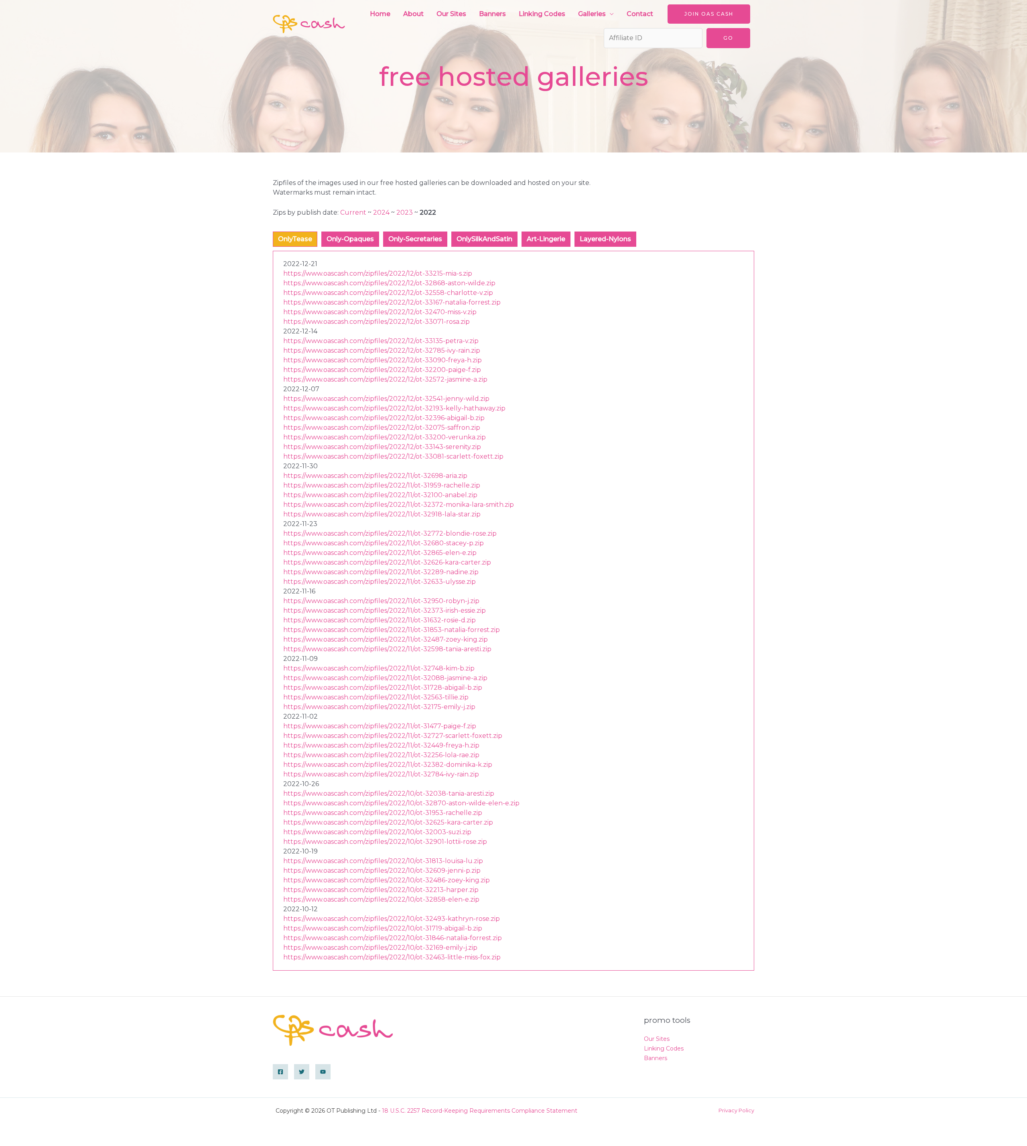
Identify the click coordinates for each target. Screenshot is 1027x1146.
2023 (404, 212)
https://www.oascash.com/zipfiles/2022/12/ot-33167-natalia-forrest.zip (392, 302)
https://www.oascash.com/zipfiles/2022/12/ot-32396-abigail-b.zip (384, 418)
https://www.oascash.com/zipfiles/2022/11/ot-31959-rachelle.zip (381, 485)
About (413, 14)
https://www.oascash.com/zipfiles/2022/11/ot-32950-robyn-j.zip (381, 601)
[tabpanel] (513, 610)
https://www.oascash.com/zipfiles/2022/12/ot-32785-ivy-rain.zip (381, 350)
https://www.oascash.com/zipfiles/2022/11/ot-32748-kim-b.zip (379, 668)
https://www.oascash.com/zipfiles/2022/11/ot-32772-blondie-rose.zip (390, 533)
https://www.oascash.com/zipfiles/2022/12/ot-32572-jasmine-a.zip (385, 379)
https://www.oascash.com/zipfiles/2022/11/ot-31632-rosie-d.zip (379, 620)
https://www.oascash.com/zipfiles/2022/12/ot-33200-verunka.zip (384, 437)
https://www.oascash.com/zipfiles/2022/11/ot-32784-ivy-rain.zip (381, 774)
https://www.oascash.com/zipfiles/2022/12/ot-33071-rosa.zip (376, 321)
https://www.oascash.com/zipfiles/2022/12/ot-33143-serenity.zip (382, 447)
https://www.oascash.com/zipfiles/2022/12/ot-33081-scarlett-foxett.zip (393, 456)
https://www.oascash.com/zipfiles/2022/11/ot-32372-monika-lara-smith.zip (398, 504)
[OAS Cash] (309, 23)
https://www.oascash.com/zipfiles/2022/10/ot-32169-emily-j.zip (380, 947)
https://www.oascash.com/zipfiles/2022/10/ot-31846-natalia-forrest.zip (392, 938)
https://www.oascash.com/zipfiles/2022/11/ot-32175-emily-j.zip (379, 707)
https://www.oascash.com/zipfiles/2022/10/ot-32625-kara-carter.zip (388, 822)
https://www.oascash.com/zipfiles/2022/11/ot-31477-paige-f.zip (379, 726)
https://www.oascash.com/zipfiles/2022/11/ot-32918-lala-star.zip (382, 514)
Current (353, 212)
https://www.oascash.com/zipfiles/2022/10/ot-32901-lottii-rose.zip (385, 841)
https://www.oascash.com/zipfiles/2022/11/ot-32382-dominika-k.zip (387, 764)
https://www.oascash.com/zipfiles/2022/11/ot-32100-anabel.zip (380, 495)
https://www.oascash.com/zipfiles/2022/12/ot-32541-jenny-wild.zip (386, 398)
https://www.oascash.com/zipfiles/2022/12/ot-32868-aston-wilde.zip (389, 283)
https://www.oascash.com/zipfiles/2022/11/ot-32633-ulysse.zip (379, 581)
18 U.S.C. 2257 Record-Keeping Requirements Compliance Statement (479, 1110)
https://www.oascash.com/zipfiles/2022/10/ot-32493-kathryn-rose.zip (391, 918)
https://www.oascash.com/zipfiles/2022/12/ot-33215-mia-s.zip (377, 273)
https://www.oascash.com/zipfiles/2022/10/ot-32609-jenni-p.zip (382, 870)
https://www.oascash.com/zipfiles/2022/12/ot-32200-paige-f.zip (382, 370)
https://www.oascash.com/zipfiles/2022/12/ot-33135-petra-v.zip (381, 341)
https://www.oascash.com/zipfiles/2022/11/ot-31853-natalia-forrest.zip (391, 630)
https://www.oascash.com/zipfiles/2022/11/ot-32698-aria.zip (375, 476)
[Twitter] (301, 1071)
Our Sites (451, 14)
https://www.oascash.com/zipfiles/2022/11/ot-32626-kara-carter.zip (387, 562)
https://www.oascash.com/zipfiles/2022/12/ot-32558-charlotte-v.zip (388, 293)
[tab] (295, 239)
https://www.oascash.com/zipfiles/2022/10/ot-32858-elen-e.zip (381, 899)
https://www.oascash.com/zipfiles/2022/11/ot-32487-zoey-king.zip (385, 639)
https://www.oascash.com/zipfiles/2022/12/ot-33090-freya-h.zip (382, 360)
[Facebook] (280, 1071)
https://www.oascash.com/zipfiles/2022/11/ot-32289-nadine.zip (381, 572)
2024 (381, 212)
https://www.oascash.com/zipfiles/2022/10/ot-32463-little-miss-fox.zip (392, 957)
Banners (492, 14)
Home (380, 14)
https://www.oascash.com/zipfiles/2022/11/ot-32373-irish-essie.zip (384, 610)
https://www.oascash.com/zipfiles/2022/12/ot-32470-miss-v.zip (380, 312)
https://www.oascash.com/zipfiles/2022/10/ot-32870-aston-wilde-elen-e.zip (401, 803)
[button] (709, 14)
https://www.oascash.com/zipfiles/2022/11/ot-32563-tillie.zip (376, 697)
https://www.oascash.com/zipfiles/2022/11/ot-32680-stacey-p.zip (383, 543)
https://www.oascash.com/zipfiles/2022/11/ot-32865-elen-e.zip (380, 553)
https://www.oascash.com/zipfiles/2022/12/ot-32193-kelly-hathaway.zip (394, 408)
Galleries (592, 14)
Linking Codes (542, 14)
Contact (640, 14)
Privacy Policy (736, 1110)
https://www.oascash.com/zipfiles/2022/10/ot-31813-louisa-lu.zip (383, 861)
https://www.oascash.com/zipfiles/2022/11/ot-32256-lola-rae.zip (381, 755)
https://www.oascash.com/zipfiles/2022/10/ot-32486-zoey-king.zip (386, 880)
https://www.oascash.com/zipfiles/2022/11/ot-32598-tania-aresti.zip (387, 649)
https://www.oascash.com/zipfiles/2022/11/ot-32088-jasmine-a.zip (385, 678)
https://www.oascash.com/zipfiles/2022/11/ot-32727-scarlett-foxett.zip (392, 736)
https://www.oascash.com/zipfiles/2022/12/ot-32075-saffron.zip (381, 427)
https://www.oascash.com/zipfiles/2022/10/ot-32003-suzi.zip (377, 832)
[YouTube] (323, 1071)
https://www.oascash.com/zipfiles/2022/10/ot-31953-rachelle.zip (382, 813)
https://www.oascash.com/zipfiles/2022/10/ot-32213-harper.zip (381, 890)
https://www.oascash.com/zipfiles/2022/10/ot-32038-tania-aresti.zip (388, 793)
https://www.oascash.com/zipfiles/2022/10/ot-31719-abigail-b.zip (382, 928)
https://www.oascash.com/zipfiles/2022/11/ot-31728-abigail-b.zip (382, 687)
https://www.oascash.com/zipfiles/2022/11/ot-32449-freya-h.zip (381, 745)
